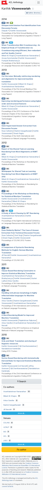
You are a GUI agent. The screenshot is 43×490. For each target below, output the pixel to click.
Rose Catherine (7, 131)
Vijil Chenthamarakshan (27, 346)
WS (4, 432)
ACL (5, 436)
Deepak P (5, 31)
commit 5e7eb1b (7, 486)
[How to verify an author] (32, 8)
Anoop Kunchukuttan (10, 58)
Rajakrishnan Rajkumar (27, 320)
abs (11, 42)
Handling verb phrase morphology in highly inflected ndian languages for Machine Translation (19, 295)
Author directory (34, 13)
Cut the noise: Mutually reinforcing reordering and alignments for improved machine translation (21, 79)
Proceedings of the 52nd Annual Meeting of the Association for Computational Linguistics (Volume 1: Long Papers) (21, 35)
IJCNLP (6, 427)
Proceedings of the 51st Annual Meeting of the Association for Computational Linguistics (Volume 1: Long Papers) (21, 91)
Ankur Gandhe (13, 281)
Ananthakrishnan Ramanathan (27, 56)
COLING (6, 423)
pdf (3, 23)
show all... (21, 413)
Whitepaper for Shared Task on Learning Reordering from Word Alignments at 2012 (20, 174)
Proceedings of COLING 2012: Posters (16, 240)
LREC (5, 440)
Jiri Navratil (23, 366)
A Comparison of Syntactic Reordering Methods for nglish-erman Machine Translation (18, 250)
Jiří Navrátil (6, 255)
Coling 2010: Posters (9, 351)
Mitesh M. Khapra (8, 56)
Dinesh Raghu (18, 133)
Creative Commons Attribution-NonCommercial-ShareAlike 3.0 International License (21, 465)
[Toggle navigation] (38, 2)
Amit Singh (19, 235)
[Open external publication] (3, 42)
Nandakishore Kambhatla (11, 349)
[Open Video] (11, 23)
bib (8, 23)
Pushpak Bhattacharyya (11, 61)
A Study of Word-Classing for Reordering (20, 213)
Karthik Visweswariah (18, 31)
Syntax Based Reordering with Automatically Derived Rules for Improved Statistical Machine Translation (21, 360)
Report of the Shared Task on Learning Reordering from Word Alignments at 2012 (20, 151)
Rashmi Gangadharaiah (23, 131)
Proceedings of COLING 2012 (13, 260)
